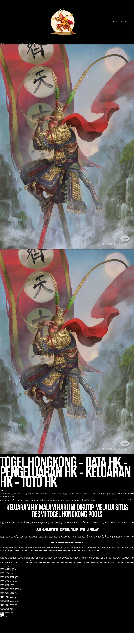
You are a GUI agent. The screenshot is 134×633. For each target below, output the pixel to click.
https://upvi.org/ (4, 585)
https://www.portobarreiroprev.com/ (9, 601)
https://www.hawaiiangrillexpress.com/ (10, 576)
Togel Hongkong (35, 493)
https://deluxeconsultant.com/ (8, 597)
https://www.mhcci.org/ (6, 603)
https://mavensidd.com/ (6, 591)
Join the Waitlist (125, 21)
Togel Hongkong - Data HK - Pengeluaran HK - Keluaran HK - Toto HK (22, 43)
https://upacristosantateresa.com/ (9, 604)
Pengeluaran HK (19, 535)
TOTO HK (2, 43)
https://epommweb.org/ (6, 600)
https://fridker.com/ (5, 583)
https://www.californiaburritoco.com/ (10, 607)
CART (115, 21)
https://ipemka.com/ (5, 605)
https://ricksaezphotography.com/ (9, 593)
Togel (5, 21)
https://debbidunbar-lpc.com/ (8, 579)
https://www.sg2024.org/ (6, 609)
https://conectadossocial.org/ (8, 569)
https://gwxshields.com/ (6, 612)
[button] (3, 616)
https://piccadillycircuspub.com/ (9, 567)
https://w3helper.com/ (6, 611)
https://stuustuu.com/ (6, 580)
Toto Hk (2, 556)
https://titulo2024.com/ (6, 573)
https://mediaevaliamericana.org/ (9, 587)
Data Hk (2, 547)
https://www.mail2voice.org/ (7, 584)
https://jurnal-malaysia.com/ (8, 599)
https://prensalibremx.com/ (7, 568)
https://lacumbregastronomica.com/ (9, 577)
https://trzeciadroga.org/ (7, 608)
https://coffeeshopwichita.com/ (8, 581)
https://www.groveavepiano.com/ (8, 592)
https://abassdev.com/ (6, 596)
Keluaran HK (3, 521)
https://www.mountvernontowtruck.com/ (10, 575)
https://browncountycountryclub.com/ (10, 588)
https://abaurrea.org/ (6, 572)
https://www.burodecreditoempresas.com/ (10, 571)
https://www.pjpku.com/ (6, 595)
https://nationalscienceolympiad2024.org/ (11, 589)
